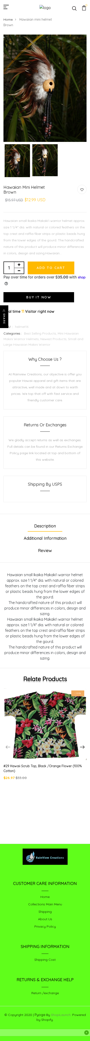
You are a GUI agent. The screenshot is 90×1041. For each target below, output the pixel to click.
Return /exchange (45, 993)
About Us (45, 919)
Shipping (45, 912)
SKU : (8, 327)
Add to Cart (51, 268)
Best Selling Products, (41, 333)
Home (8, 19)
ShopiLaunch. (61, 1015)
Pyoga (40, 1014)
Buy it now (38, 297)
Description (45, 526)
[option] (45, 88)
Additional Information (45, 538)
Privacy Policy (45, 926)
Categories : (12, 333)
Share (4, 318)
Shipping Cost (45, 960)
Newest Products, (54, 339)
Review (45, 550)
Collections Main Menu (45, 904)
